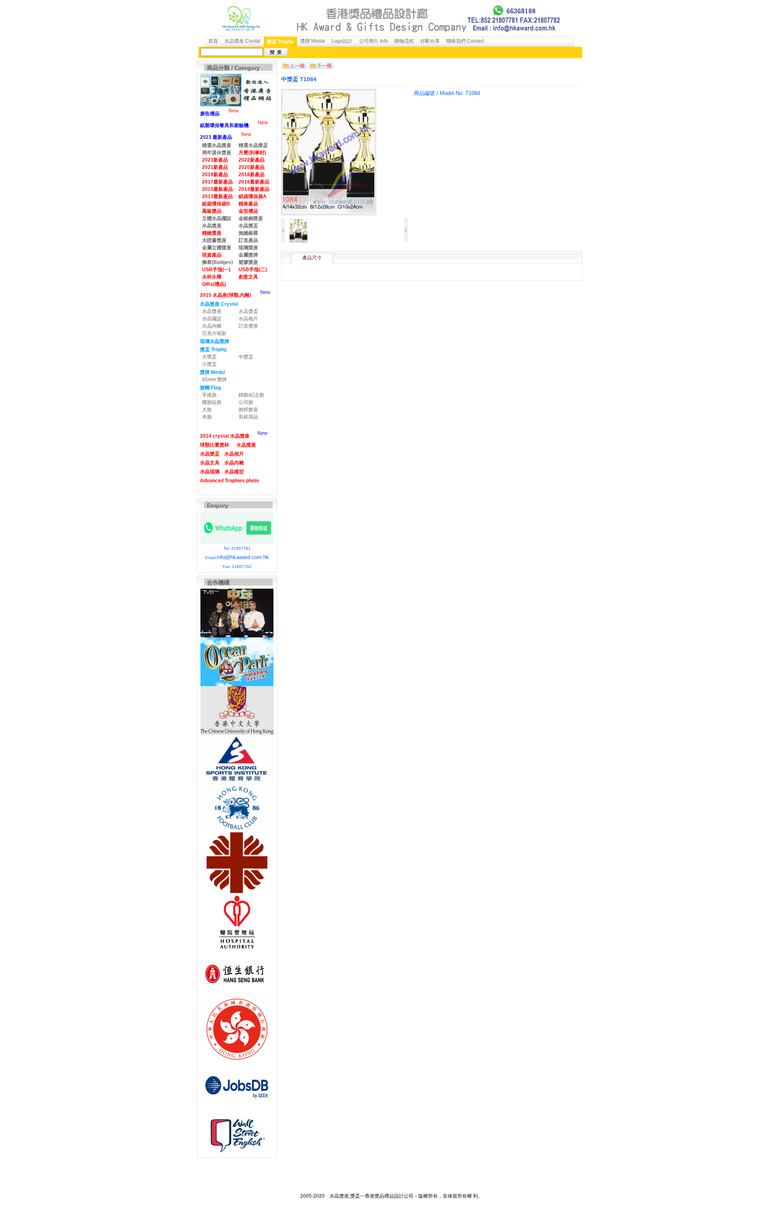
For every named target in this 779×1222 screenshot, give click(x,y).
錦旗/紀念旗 (251, 395)
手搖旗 (209, 395)
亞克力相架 (214, 333)
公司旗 (246, 402)
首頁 (213, 41)
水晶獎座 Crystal (242, 41)
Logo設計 (342, 41)
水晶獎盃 (248, 311)
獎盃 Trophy (280, 42)
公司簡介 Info (373, 41)
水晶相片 (248, 319)
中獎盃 (246, 357)
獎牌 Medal (312, 41)
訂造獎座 (248, 326)
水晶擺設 (212, 319)
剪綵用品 (248, 417)
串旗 (207, 417)
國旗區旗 (212, 402)
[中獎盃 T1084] (298, 241)
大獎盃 (209, 357)
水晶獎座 (212, 311)
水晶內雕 (212, 326)
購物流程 (404, 41)
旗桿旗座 (248, 409)
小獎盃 (209, 364)
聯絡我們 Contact (465, 41)
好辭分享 (430, 41)
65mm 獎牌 (214, 379)
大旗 (207, 409)
